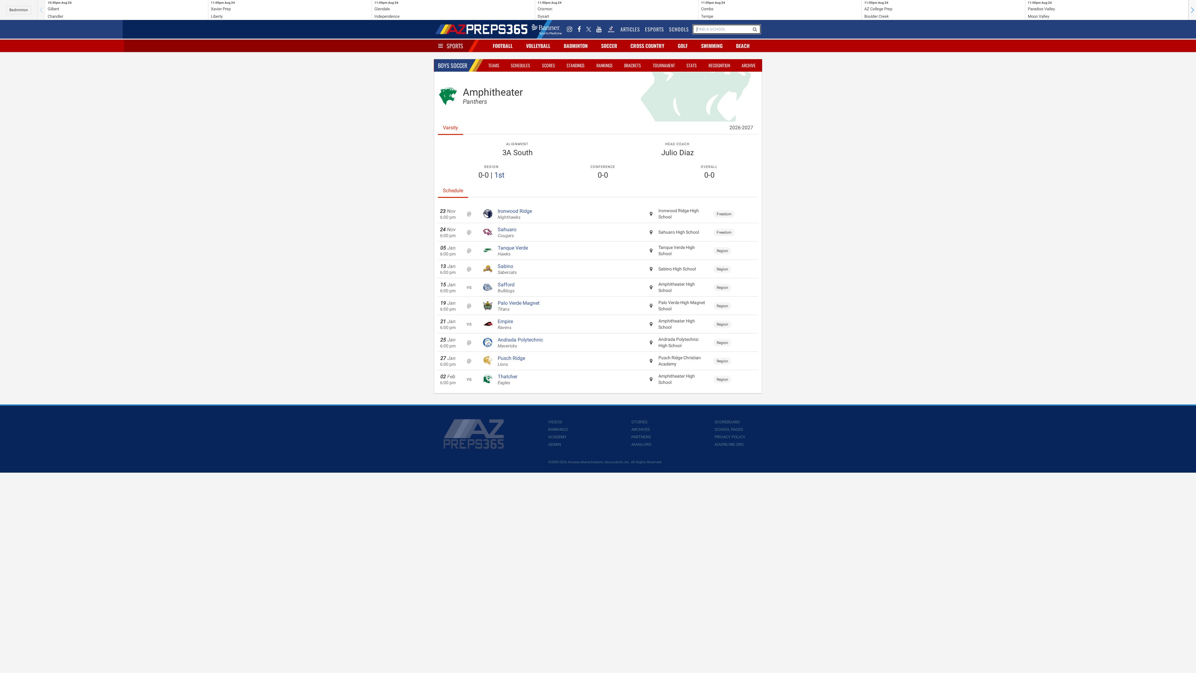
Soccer (609, 46)
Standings (576, 65)
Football (503, 46)
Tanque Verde (513, 251)
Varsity (450, 128)
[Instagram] (570, 29)
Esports (654, 29)
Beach (743, 46)
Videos (555, 422)
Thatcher (507, 379)
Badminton (18, 10)
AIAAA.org (641, 444)
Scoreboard (727, 422)
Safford (506, 288)
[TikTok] (611, 29)
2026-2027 (741, 128)
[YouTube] (599, 29)
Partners (641, 437)
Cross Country (647, 46)
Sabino (507, 269)
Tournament (664, 65)
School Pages (728, 429)
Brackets (632, 65)
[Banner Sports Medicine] (546, 29)
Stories (639, 422)
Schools (679, 29)
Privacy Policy (729, 437)
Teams (493, 65)
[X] (588, 29)
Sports (455, 46)
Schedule (453, 190)
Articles (630, 29)
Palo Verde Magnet (518, 306)
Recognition (719, 65)
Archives (640, 429)
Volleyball (538, 46)
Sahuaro (507, 232)
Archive (749, 65)
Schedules (520, 65)
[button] (1192, 10)
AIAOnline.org (729, 444)
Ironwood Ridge (515, 214)
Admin (554, 444)
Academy (557, 437)
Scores (548, 65)
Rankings (604, 65)
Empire (505, 324)
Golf (683, 46)
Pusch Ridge (511, 361)
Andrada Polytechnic (520, 343)
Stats (691, 65)
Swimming (712, 46)
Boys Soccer (452, 65)
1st (499, 175)
